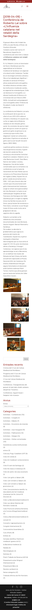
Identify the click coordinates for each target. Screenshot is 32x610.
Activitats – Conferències (12, 415)
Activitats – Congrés (10, 418)
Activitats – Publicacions (12, 433)
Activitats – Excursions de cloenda (15, 424)
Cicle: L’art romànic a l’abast (13, 481)
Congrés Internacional (11, 526)
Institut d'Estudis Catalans (14, 602)
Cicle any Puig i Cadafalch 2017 (14, 453)
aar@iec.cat (16, 600)
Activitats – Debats (10, 421)
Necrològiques (8, 551)
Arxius (5, 404)
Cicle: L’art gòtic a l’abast (12, 477)
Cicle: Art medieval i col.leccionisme (16, 460)
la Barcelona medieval (11, 544)
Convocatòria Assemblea (12, 529)
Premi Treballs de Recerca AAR (14, 557)
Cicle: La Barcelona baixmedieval (15, 500)
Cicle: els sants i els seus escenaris (15, 472)
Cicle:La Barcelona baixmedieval (14, 517)
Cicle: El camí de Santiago (12, 465)
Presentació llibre (9, 566)
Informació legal (11, 605)
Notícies (6, 554)
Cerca (26, 359)
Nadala (5, 548)
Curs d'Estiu (7, 533)
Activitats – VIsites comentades (14, 439)
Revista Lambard (9, 569)
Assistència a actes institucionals (15, 445)
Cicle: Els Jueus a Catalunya (13, 469)
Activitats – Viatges (10, 436)
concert (6, 520)
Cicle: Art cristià (8, 457)
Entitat (5, 536)
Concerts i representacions (13, 523)
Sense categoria (9, 572)
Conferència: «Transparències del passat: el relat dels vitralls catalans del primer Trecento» (16, 387)
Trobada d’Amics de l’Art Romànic (15, 575)
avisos (5, 450)
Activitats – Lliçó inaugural (12, 430)
